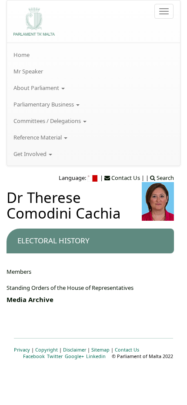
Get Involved (30, 154)
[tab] (90, 241)
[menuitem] (93, 54)
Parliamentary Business (44, 104)
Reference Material (38, 137)
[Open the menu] (164, 11)
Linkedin (96, 356)
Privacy (22, 349)
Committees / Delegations (47, 121)
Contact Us (127, 349)
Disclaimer (74, 349)
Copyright (46, 349)
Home (21, 55)
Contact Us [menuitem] (125, 178)
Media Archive (30, 299)
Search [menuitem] (164, 178)
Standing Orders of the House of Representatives (70, 288)
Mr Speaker (28, 71)
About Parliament (36, 88)
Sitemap (100, 349)
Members (19, 272)
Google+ (74, 356)
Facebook (34, 356)
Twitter (55, 356)
